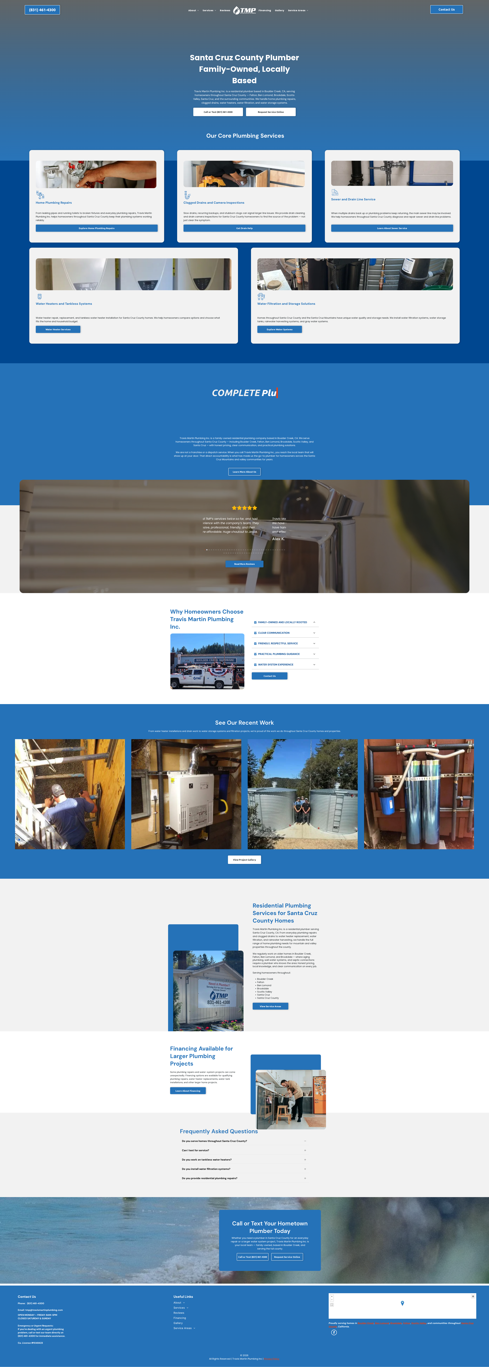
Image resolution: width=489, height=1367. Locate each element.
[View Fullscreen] (332, 1300)
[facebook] (334, 1328)
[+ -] (402, 1301)
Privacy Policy (271, 1354)
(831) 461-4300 (35, 1298)
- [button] (332, 1295)
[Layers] (473, 1291)
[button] (204, 545)
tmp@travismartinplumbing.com (44, 1305)
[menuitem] (193, 10)
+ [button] (332, 1291)
